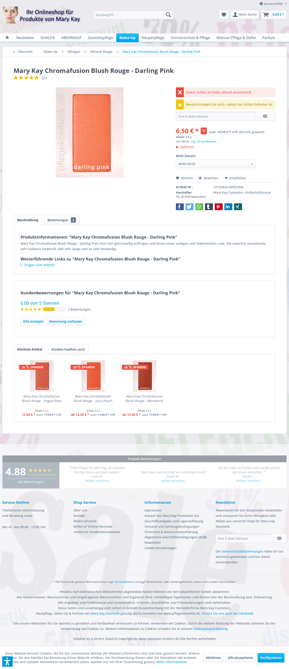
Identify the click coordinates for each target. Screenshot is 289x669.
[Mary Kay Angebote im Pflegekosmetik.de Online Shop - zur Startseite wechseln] (41, 18)
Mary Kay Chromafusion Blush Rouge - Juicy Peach (93, 398)
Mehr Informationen (171, 662)
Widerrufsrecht (84, 521)
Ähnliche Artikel (29, 349)
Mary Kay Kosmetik (106, 613)
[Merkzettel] (224, 14)
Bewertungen (60, 220)
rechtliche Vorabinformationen (96, 532)
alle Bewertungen (31, 482)
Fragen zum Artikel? (39, 265)
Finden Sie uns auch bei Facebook (227, 613)
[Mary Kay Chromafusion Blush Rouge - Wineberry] (144, 376)
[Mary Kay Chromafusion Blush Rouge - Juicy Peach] (93, 376)
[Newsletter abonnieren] (279, 538)
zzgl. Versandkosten (204, 141)
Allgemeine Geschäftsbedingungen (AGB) (175, 537)
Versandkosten (124, 582)
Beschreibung (27, 220)
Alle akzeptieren (240, 657)
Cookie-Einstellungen (160, 548)
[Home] (7, 37)
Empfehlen (237, 178)
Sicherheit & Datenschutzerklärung (171, 532)
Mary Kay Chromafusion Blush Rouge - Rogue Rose (41, 398)
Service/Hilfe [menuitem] (273, 4)
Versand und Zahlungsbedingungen (171, 526)
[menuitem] (133, 14)
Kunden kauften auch (68, 349)
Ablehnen (213, 657)
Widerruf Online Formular (93, 526)
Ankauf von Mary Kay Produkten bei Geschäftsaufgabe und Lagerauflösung (173, 518)
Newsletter (152, 542)
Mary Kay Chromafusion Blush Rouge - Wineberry (144, 398)
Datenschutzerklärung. (211, 629)
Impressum (153, 510)
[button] (180, 206)
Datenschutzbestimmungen (242, 551)
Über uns (80, 510)
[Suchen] (168, 14)
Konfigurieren (271, 657)
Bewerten (211, 178)
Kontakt (79, 515)
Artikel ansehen (97, 481)
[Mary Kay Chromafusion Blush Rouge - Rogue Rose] (41, 376)
